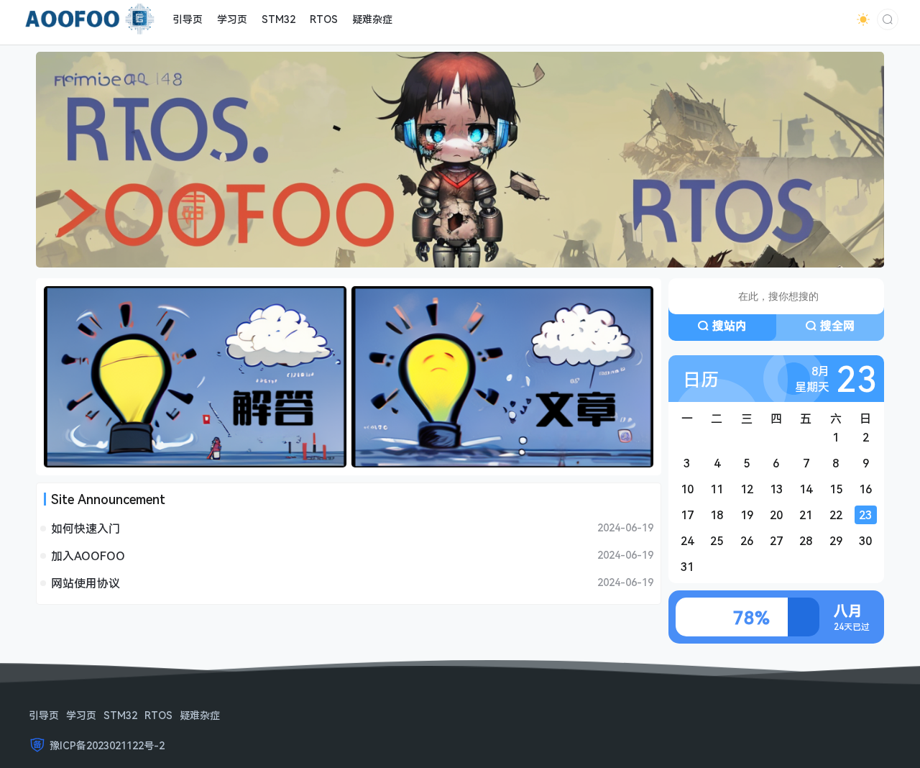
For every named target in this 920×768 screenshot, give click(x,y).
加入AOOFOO (88, 556)
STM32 (120, 715)
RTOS (158, 715)
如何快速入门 (85, 528)
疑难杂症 (200, 715)
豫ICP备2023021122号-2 (107, 745)
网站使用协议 (85, 583)
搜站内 (729, 326)
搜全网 (837, 326)
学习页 (81, 715)
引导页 (44, 715)
